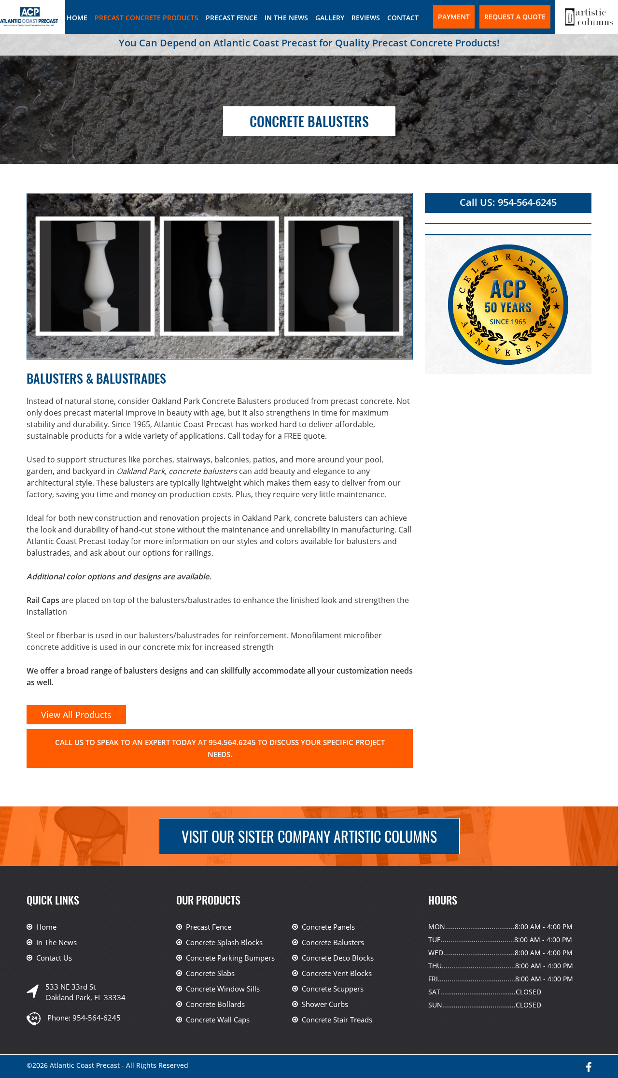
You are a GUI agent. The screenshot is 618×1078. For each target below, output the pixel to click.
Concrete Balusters (333, 942)
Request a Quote (515, 16)
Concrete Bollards (215, 1004)
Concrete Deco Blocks (338, 958)
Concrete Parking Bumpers (230, 958)
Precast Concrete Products (146, 17)
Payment (454, 16)
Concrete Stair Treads (337, 1019)
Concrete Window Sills (223, 988)
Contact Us (54, 958)
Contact (403, 17)
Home (77, 17)
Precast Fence (231, 17)
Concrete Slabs (210, 973)
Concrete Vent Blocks (337, 973)
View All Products (76, 714)
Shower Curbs (325, 1004)
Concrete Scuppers (333, 988)
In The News (286, 17)
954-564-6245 (96, 1017)
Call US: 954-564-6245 (508, 202)
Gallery (329, 17)
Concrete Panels (328, 927)
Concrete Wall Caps (218, 1019)
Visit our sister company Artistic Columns (309, 836)
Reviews (365, 17)
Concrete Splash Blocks (224, 942)
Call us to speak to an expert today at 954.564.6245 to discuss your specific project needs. (220, 748)
